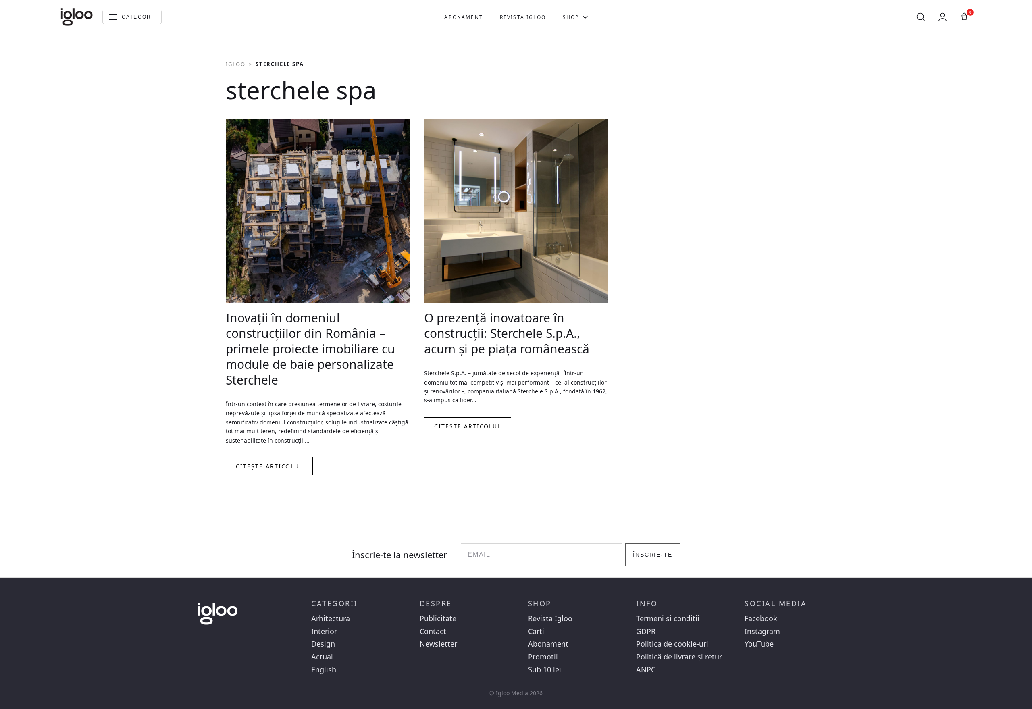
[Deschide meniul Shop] (585, 17)
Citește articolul (269, 466)
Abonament (463, 17)
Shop (571, 17)
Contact (433, 631)
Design (323, 644)
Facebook (761, 618)
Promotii (543, 656)
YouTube (759, 644)
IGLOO (236, 64)
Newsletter (438, 644)
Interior (324, 631)
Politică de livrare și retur (679, 656)
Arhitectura (330, 618)
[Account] (942, 17)
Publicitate (438, 618)
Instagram (762, 631)
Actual (322, 656)
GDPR (645, 631)
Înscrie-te (653, 554)
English (323, 669)
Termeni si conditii (667, 618)
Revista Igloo (523, 17)
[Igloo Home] (76, 17)
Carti (536, 631)
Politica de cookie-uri (672, 644)
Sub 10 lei (544, 669)
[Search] (920, 17)
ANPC (645, 669)
